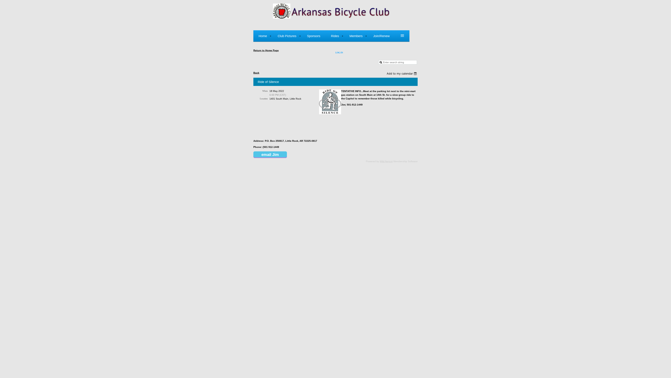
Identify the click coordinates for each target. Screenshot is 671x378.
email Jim (270, 154)
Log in (339, 52)
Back (256, 72)
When (265, 91)
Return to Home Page (266, 50)
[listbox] (402, 73)
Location (264, 98)
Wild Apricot (386, 161)
